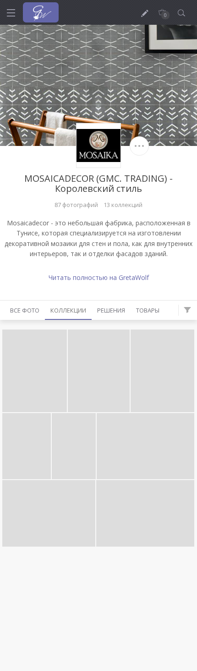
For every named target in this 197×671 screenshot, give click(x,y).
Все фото (24, 310)
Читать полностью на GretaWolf (99, 277)
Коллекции (68, 310)
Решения (111, 310)
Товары (147, 310)
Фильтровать (187, 310)
